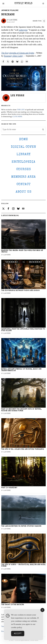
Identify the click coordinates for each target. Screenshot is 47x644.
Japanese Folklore (10, 10)
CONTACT (23, 184)
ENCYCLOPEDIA (23, 162)
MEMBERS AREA (23, 177)
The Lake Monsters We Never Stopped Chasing (21, 526)
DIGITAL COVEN (23, 147)
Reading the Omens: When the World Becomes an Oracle (22, 251)
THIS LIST (21, 110)
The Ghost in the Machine (12, 604)
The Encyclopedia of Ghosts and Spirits (17, 53)
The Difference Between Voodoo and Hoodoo (20, 290)
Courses (23, 169)
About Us (23, 192)
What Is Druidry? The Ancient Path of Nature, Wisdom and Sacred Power (21, 409)
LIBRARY (24, 154)
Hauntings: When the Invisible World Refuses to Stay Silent (23, 329)
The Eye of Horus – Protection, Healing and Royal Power (23, 565)
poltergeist (23, 30)
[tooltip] (3, 61)
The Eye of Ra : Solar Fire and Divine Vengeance (22, 449)
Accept (18, 633)
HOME (23, 139)
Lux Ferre (13, 20)
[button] (43, 129)
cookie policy (16, 627)
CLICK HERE (17, 116)
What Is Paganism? (9, 487)
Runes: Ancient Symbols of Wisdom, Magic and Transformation (21, 369)
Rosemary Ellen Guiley (13, 56)
